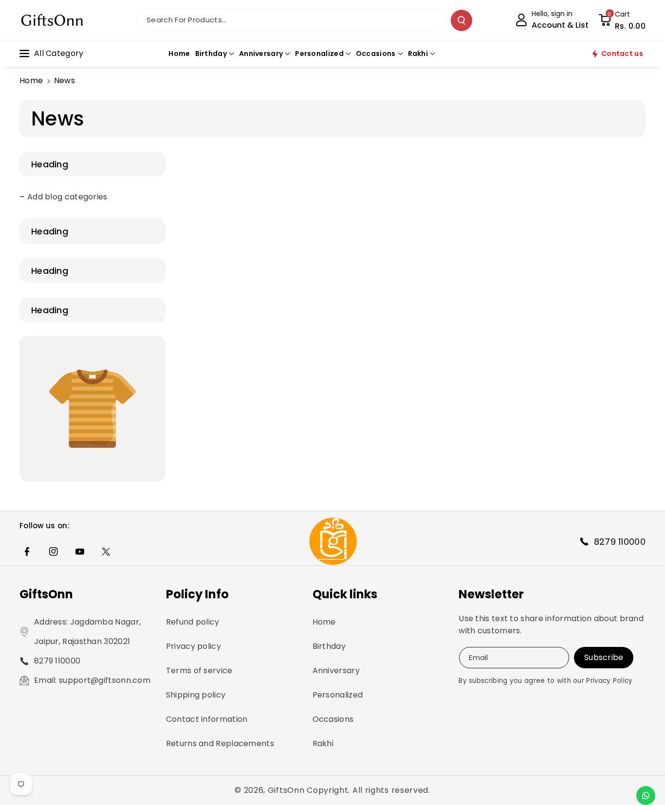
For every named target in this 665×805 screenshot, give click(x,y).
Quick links (345, 594)
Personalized (338, 694)
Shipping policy (196, 694)
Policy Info (197, 594)
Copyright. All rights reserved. (368, 790)
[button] (622, 20)
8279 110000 (57, 660)
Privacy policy (193, 646)
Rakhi (323, 743)
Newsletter (491, 594)
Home (31, 80)
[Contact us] (645, 795)
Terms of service (199, 670)
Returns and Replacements (220, 743)
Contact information (207, 719)
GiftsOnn (46, 594)
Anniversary (336, 670)
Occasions (333, 719)
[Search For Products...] (461, 20)
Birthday (329, 646)
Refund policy (193, 621)
